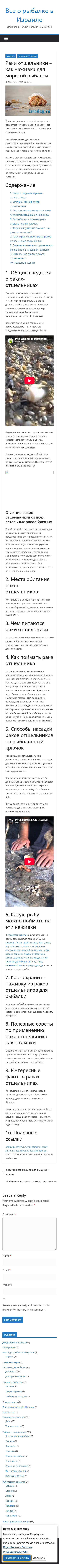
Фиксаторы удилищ (15, 1470)
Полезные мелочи (14, 1456)
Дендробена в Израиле (14, 1342)
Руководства (8, 1412)
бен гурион (44, 942)
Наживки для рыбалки (27, 56)
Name (6, 1255)
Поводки (9, 1500)
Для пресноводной (15, 1376)
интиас (31, 961)
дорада (39, 965)
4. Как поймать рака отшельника (29, 215)
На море (9, 1386)
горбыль (18, 953)
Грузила (9, 1441)
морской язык (12, 946)
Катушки (9, 1485)
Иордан (9, 1356)
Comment (9, 1214)
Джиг (8, 1421)
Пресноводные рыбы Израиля (18, 1407)
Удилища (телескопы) (16, 1465)
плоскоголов (27, 946)
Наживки (10, 1451)
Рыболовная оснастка (13, 1481)
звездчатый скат (14, 942)
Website (7, 1284)
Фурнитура (11, 1515)
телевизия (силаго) (15, 965)
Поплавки (10, 1505)
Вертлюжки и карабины (17, 1436)
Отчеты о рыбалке (12, 1382)
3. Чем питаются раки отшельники (30, 210)
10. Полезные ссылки (22, 262)
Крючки (9, 1490)
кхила (39, 961)
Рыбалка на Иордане (16, 1396)
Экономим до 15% (14, 1475)
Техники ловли (13, 1426)
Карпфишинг (9, 1347)
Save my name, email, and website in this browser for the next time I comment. (25, 1307)
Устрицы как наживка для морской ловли (27, 1172)
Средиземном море (17, 934)
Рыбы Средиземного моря (16, 1521)
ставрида (35, 957)
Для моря (11, 56)
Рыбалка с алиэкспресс (14, 1432)
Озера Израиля (13, 1391)
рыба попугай (21, 957)
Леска (8, 1495)
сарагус (30, 965)
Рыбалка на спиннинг (13, 1417)
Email (6, 1270)
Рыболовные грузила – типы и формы (29, 1181)
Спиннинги (11, 1461)
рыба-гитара (30, 942)
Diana (29, 82)
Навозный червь (11, 1362)
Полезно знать (10, 1402)
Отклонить (39, 1558)
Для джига (10, 1446)
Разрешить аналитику (17, 1558)
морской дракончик (32, 950)
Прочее (9, 1510)
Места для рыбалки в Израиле (18, 1352)
